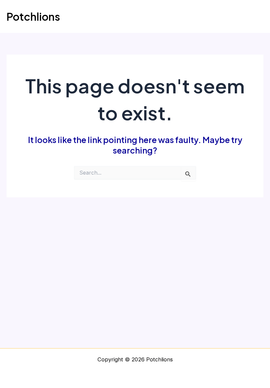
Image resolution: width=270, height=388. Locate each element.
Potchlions (33, 16)
